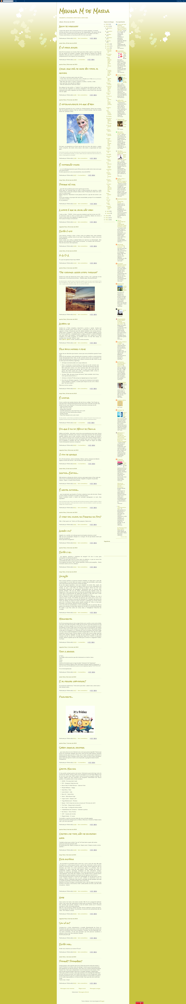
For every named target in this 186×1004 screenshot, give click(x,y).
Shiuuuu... (120, 309)
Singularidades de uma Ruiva (121, 319)
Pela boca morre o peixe (72, 349)
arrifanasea (120, 362)
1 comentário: (82, 59)
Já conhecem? (124, 463)
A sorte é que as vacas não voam (76, 210)
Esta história (66, 859)
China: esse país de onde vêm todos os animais (108, 62)
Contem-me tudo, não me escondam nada (108, 187)
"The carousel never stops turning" (78, 272)
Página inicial (82, 988)
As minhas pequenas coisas (121, 264)
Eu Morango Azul (122, 527)
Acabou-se (64, 324)
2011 (107, 219)
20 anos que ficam (120, 133)
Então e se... (65, 552)
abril (108, 211)
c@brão (64, 339)
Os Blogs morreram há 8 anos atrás (121, 323)
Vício (124, 383)
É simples (64, 398)
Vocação (63, 576)
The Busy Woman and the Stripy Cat (121, 152)
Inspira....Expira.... (68, 473)
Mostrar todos (124, 536)
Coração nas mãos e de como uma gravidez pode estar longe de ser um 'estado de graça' (121, 438)
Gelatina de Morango (120, 284)
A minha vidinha (121, 400)
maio (108, 48)
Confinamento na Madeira (125, 289)
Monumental (65, 619)
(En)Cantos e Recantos (120, 433)
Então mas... (65, 944)
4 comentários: (82, 175)
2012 (107, 217)
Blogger (102, 1001)
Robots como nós (121, 101)
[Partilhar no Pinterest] (96, 38)
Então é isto (65, 231)
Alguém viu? (65, 531)
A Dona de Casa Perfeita (121, 25)
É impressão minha (69, 165)
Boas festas (120, 529)
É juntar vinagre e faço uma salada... (121, 181)
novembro (109, 31)
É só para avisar (68, 48)
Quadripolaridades (122, 199)
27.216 (124, 311)
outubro (109, 34)
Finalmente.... (66, 697)
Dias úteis (120, 132)
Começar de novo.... (120, 410)
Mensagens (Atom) (84, 992)
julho (108, 44)
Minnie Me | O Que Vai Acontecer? (120, 486)
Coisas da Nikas (121, 382)
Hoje (61, 898)
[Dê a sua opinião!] (92, 38)
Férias (124, 53)
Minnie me (120, 483)
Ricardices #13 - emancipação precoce (121, 364)
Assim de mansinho (68, 26)
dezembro (109, 28)
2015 (107, 26)
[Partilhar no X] (93, 38)
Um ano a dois (121, 266)
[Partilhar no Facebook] (94, 38)
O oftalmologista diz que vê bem (76, 104)
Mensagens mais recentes (67, 988)
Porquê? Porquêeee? (70, 961)
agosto (109, 41)
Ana (118, 506)
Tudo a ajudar (66, 652)
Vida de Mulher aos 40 (121, 75)
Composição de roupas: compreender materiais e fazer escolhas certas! (121, 224)
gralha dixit (120, 100)
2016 (107, 24)
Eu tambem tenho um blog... (121, 51)
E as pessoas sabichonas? (72, 681)
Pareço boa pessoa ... (120, 202)
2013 (107, 215)
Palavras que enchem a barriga (122, 120)
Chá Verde (120, 244)
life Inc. (119, 220)
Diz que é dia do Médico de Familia (77, 429)
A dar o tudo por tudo (125, 414)
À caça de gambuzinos (120, 460)
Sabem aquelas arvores (71, 748)
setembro (109, 37)
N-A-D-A (64, 255)
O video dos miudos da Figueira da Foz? (80, 517)
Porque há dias (67, 184)
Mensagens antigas (95, 988)
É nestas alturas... (69, 490)
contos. (119, 344)
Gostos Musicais (67, 769)
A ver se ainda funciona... (121, 246)
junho (108, 46)
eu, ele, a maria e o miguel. (121, 342)
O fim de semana (68, 455)
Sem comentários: (83, 38)
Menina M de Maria (84, 11)
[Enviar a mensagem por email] (90, 38)
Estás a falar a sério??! (121, 179)
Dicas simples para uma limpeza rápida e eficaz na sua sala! (121, 28)
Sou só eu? (64, 923)
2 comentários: (82, 445)
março (108, 213)
